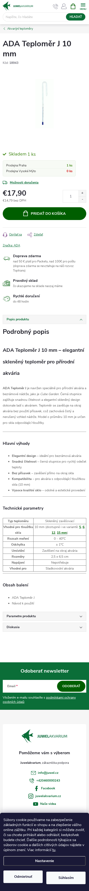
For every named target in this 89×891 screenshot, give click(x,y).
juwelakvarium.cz (48, 796)
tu (53, 849)
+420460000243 (48, 780)
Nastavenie (44, 860)
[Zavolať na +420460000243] (55, 6)
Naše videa (48, 804)
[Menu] (83, 6)
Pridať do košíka (48, 213)
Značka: (11, 245)
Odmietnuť (23, 876)
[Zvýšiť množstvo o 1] (82, 193)
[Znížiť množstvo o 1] (82, 199)
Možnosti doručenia (24, 182)
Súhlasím (66, 877)
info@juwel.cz (48, 773)
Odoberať (71, 686)
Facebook (48, 788)
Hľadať (76, 17)
